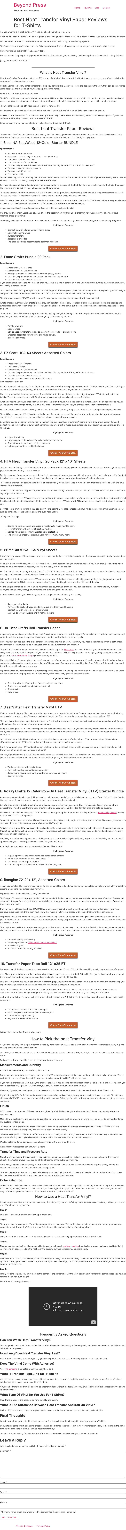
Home (77, 8)
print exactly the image (23, 655)
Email (3, 1492)
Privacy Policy (43, 1526)
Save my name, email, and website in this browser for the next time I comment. (39, 1512)
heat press (69, 649)
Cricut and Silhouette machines (42, 942)
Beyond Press (30, 5)
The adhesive (11, 1369)
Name (3, 1482)
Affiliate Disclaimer (24, 1526)
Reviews (87, 8)
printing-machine (71, 1246)
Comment (5, 1451)
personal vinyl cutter (107, 812)
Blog (97, 8)
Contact (106, 8)
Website (3, 1502)
